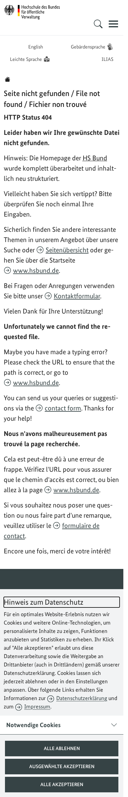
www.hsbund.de (36, 270)
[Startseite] (7, 79)
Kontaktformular (77, 296)
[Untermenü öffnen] (98, 24)
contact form (63, 408)
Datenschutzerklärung (81, 698)
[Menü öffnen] (113, 24)
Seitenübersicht (67, 250)
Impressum (37, 706)
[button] (61, 748)
